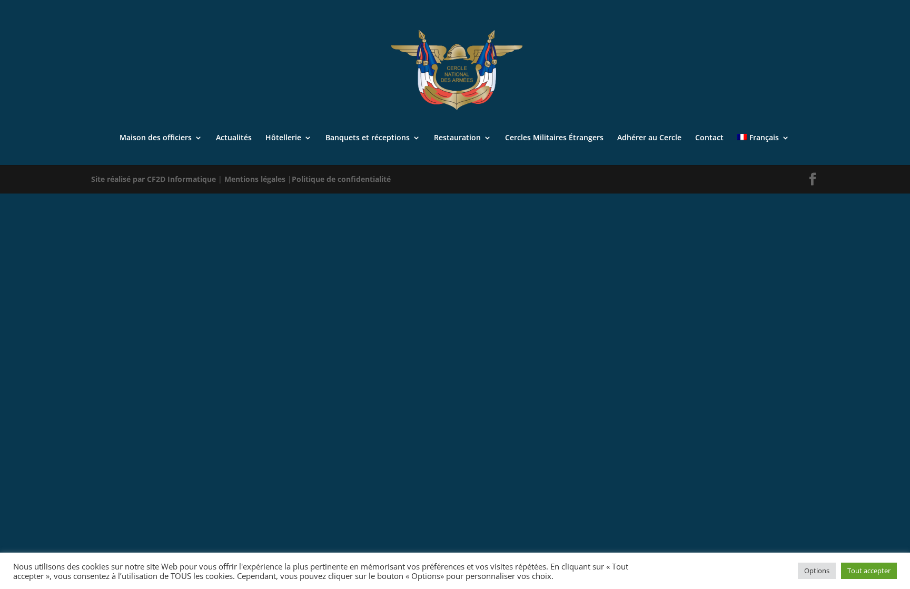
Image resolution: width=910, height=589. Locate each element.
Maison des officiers (156, 138)
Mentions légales (256, 179)
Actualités (234, 138)
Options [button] (816, 570)
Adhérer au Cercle (649, 138)
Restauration (457, 138)
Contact (709, 138)
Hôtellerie (283, 138)
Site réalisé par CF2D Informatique (154, 179)
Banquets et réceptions (367, 138)
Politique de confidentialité (341, 179)
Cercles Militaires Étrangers (554, 138)
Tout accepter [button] (869, 570)
